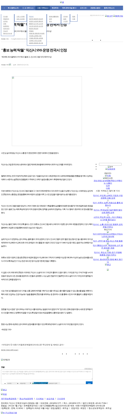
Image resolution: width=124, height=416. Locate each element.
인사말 (5, 16)
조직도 (5, 21)
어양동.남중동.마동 (35, 36)
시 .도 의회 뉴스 (27, 8)
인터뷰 (65, 16)
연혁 (4, 24)
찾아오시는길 (7, 33)
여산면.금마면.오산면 (36, 26)
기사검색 (61, 399)
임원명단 (6, 26)
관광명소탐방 (95, 8)
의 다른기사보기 (9, 350)
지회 (73, 19)
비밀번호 (23, 383)
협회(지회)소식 (109, 8)
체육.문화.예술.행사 (69, 8)
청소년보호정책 (26, 399)
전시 (50, 21)
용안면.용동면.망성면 (36, 19)
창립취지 (6, 19)
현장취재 (55, 8)
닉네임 (9, 383)
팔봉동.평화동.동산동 (36, 43)
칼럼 (64, 19)
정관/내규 (6, 28)
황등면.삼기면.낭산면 (36, 24)
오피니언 (83, 8)
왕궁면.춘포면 (33, 28)
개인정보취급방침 (8, 399)
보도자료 (50, 399)
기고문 (65, 21)
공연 (50, 19)
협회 (73, 16)
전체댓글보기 (88, 368)
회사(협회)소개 (13, 8)
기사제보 (40, 399)
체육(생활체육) (54, 16)
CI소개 (5, 31)
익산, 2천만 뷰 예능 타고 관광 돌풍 (108, 241)
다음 (108, 188)
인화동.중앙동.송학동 (36, 38)
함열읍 (31, 31)
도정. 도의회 (21, 19)
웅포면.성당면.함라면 (36, 21)
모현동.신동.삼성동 (35, 41)
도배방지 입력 (53, 383)
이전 (108, 186)
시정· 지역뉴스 (42, 8)
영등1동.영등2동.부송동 (36, 33)
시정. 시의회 (21, 16)
